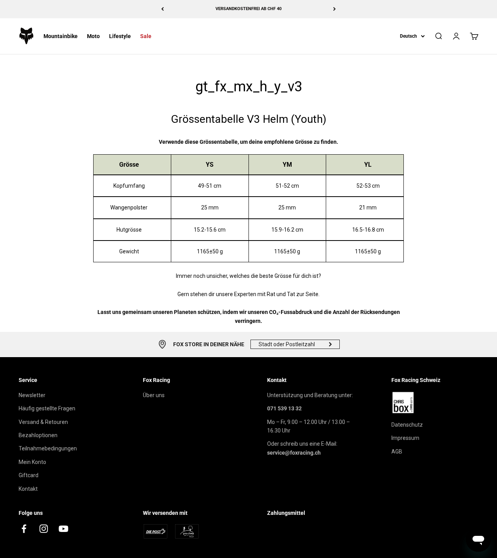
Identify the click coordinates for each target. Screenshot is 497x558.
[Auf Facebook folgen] (24, 528)
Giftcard (28, 475)
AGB (396, 451)
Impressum (405, 438)
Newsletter (32, 395)
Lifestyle (120, 36)
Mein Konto (32, 462)
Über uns (154, 395)
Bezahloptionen (38, 435)
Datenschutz (407, 425)
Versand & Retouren (43, 422)
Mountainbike (60, 36)
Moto (93, 36)
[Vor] (334, 9)
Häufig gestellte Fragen (47, 408)
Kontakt (28, 489)
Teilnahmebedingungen (48, 448)
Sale (145, 36)
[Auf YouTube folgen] (63, 528)
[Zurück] (162, 9)
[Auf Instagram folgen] (43, 528)
